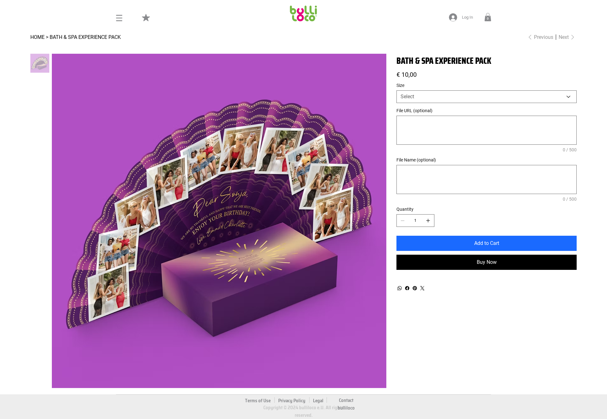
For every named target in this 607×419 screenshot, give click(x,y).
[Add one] (428, 220)
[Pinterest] (415, 288)
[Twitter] (422, 288)
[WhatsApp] (399, 288)
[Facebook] (407, 288)
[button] (487, 17)
